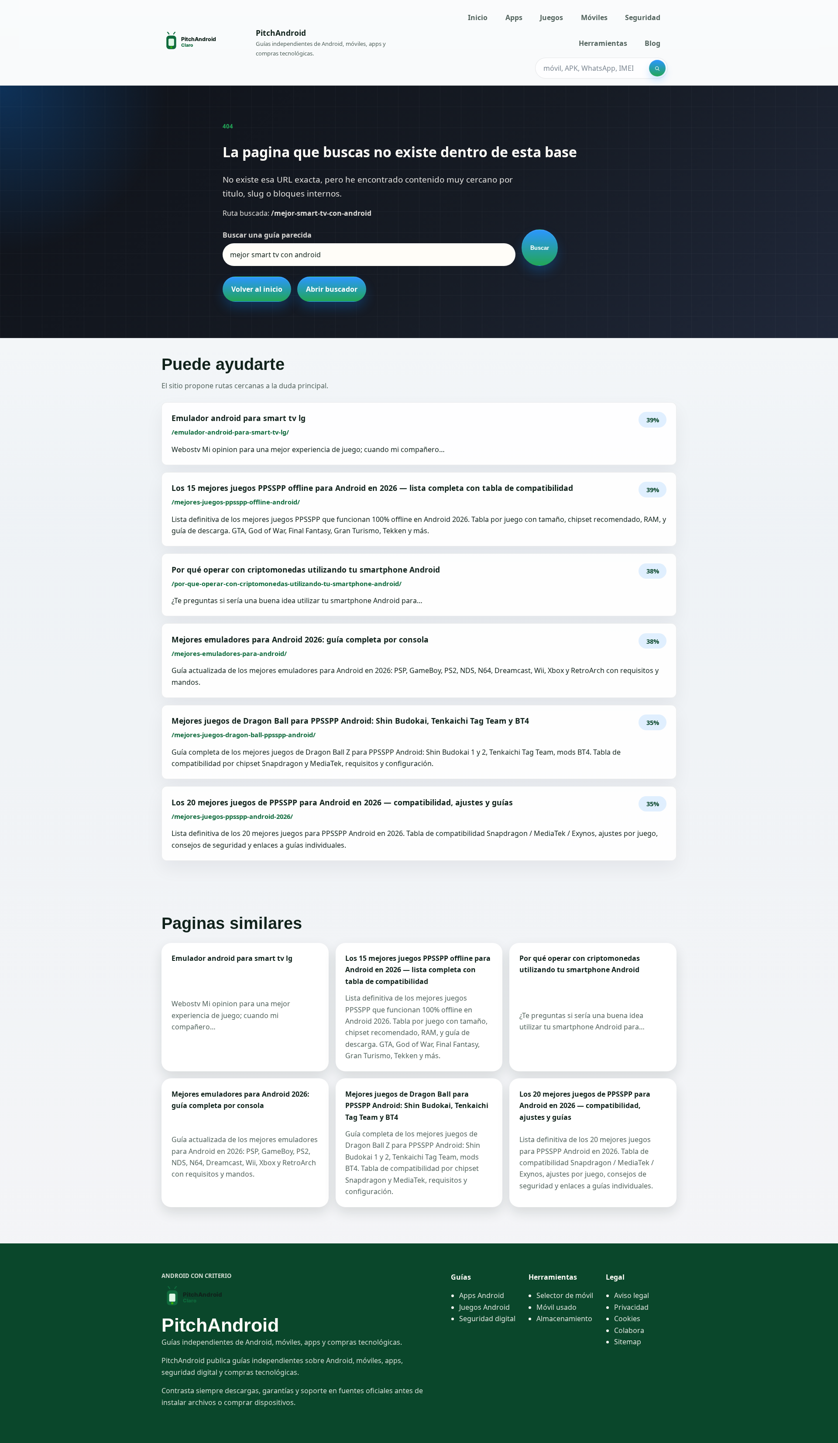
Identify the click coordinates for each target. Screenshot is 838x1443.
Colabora (629, 1330)
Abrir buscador (331, 289)
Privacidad (631, 1307)
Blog (652, 43)
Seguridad (642, 17)
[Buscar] (657, 68)
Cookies (627, 1318)
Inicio (478, 17)
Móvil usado (556, 1307)
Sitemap (627, 1341)
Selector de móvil (564, 1295)
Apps (513, 17)
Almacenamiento (564, 1318)
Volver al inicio (256, 289)
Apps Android (481, 1295)
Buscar (539, 248)
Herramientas (603, 43)
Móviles (594, 17)
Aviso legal (631, 1295)
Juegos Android (484, 1307)
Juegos (551, 17)
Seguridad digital (487, 1318)
